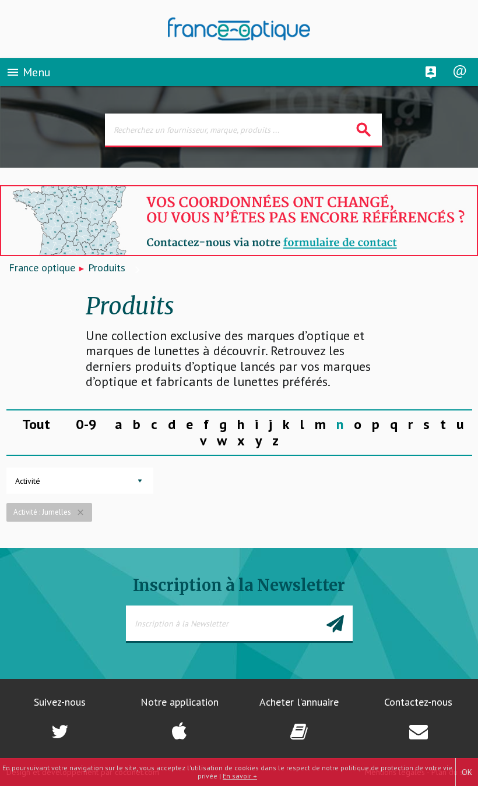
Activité (27, 481)
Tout (36, 424)
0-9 (86, 424)
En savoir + (240, 775)
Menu (28, 72)
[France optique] (239, 29)
